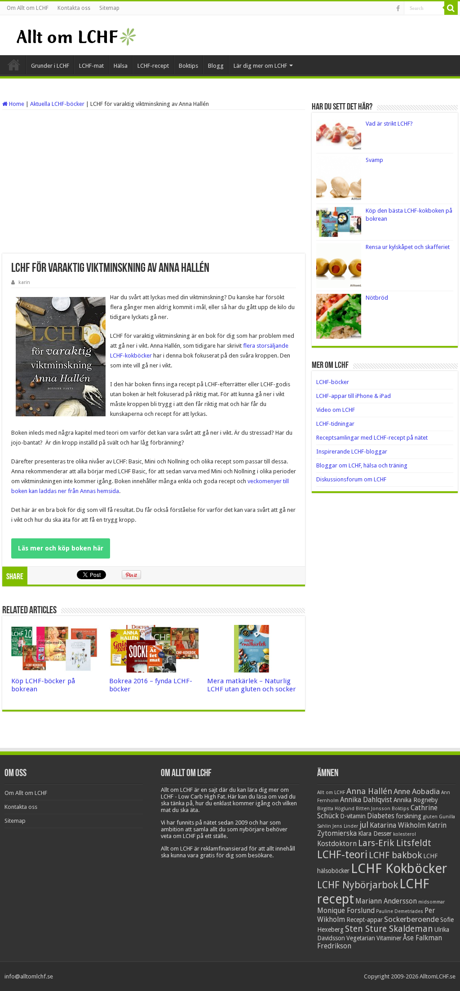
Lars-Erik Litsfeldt (394, 843)
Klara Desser (375, 833)
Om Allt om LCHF (28, 8)
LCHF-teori (342, 854)
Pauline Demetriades (399, 911)
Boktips (188, 65)
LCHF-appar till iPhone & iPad (353, 396)
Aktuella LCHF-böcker (57, 103)
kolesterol (404, 834)
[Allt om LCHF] (75, 35)
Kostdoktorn (337, 844)
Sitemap (109, 8)
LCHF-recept (153, 65)
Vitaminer (389, 938)
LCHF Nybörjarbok (357, 885)
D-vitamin (353, 816)
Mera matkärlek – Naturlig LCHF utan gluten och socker (251, 685)
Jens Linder (345, 826)
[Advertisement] (153, 181)
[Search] (451, 8)
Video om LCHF (335, 409)
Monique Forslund (346, 911)
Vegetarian (360, 938)
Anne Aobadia (417, 791)
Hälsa (121, 65)
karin (24, 282)
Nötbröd (377, 297)
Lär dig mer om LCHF (260, 65)
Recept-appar (364, 919)
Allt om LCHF (331, 792)
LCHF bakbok (395, 855)
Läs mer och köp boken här (60, 548)
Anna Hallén (369, 791)
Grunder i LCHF (50, 65)
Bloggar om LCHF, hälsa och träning (361, 465)
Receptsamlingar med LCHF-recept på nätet (372, 437)
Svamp (374, 160)
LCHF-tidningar (335, 423)
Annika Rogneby (416, 799)
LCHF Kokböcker (399, 868)
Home (16, 103)
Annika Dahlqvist (366, 800)
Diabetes (380, 816)
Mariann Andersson (386, 901)
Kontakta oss (74, 8)
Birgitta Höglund (335, 809)
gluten (430, 817)
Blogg (216, 65)
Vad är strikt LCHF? (389, 123)
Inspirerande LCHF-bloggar (351, 451)
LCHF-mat (91, 65)
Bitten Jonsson (373, 809)
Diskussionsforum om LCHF (351, 479)
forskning (408, 816)
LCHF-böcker (332, 382)
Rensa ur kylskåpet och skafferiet (408, 247)
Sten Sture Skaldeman (389, 929)
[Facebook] (398, 8)
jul (363, 824)
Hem (14, 64)
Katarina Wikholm (398, 825)
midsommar (431, 902)
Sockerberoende (411, 919)
